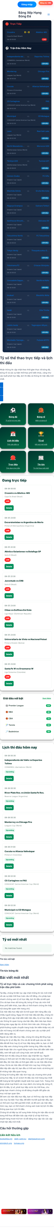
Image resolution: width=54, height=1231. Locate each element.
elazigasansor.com (36, 1139)
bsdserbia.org (6, 1139)
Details (9, 508)
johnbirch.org (6, 1143)
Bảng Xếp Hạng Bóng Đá (30, 14)
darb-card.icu (20, 1139)
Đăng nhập (27, 4)
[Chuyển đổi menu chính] (48, 14)
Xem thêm (46, 698)
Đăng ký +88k (45, 3)
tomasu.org (19, 1143)
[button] (27, 387)
